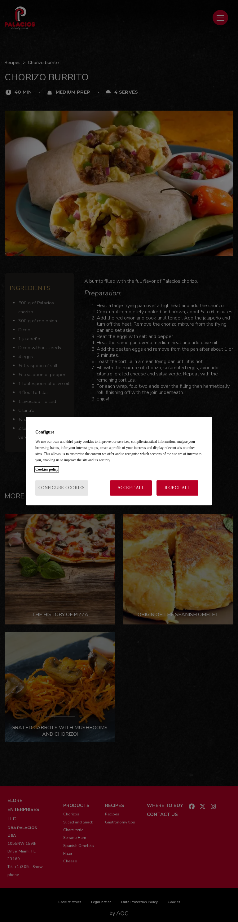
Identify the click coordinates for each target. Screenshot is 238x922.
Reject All (178, 487)
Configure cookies (61, 487)
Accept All (131, 487)
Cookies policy (46, 469)
